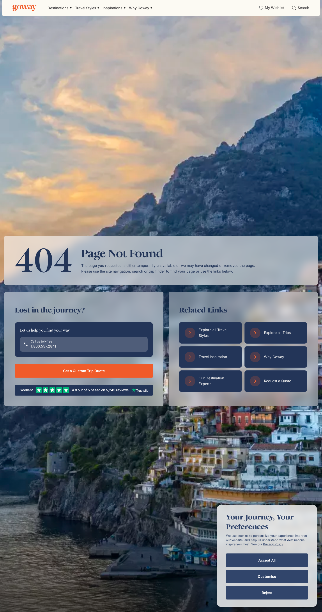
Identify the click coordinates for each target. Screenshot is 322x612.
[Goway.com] (24, 8)
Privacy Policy (273, 544)
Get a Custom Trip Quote (84, 371)
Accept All (267, 560)
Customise (267, 576)
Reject (267, 593)
